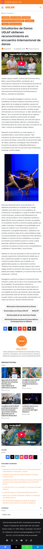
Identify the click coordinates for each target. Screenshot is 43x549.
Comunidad (26, 17)
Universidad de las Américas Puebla (22, 315)
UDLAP (36, 311)
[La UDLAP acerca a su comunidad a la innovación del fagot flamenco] (32, 398)
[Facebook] (5, 329)
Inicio (4, 13)
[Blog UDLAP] (10, 7)
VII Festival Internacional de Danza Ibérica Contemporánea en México (22, 320)
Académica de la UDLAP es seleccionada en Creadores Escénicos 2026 (31, 383)
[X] (10, 329)
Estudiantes (29, 21)
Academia (10, 13)
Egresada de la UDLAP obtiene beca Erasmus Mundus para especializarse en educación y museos (10, 384)
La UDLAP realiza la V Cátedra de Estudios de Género (22, 2)
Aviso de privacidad (31, 535)
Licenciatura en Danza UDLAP (16, 311)
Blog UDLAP (7, 49)
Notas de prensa (15, 24)
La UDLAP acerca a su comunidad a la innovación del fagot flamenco (30, 409)
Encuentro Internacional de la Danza (22, 306)
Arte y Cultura (15, 17)
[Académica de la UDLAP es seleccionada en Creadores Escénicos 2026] (32, 372)
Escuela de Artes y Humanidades (13, 21)
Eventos (5, 24)
